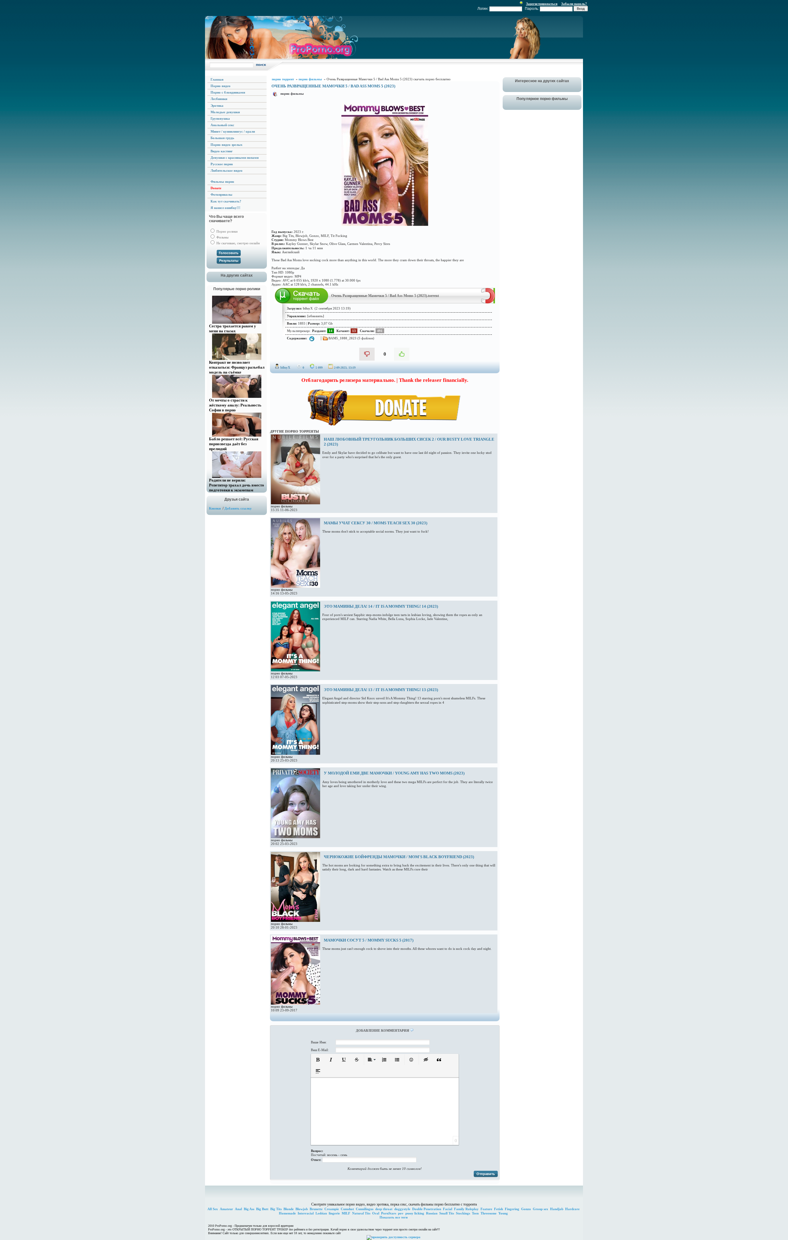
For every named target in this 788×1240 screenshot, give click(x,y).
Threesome (488, 1213)
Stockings (463, 1213)
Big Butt (262, 1209)
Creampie (331, 1209)
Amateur (226, 1209)
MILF (346, 1213)
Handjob (556, 1209)
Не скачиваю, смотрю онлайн (237, 243)
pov (401, 1213)
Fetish (498, 1209)
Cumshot (347, 1209)
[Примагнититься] (488, 302)
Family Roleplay (466, 1209)
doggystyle (402, 1209)
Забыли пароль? (574, 3)
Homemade (287, 1213)
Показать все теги (394, 1217)
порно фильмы (292, 93)
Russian (431, 1213)
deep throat (383, 1209)
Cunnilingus (364, 1209)
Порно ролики (226, 231)
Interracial (306, 1213)
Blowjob (302, 1209)
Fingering (512, 1209)
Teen (475, 1213)
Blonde (288, 1209)
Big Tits (276, 1209)
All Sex (212, 1209)
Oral (375, 1213)
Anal (238, 1209)
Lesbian (321, 1213)
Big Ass (249, 1209)
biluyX (285, 367)
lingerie (334, 1213)
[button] (318, 1060)
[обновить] (315, 316)
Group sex (540, 1209)
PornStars (388, 1213)
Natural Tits (361, 1213)
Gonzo (526, 1209)
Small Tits (446, 1213)
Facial (447, 1209)
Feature (486, 1209)
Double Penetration (426, 1209)
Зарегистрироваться (541, 3)
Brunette (316, 1209)
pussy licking (414, 1213)
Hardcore (572, 1209)
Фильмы (221, 237)
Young (503, 1213)
